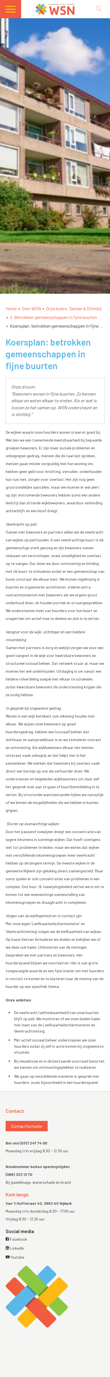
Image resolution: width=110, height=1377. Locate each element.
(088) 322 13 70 (19, 1174)
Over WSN (31, 308)
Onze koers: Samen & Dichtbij (74, 308)
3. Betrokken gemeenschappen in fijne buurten (53, 317)
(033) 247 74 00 (33, 1143)
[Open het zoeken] (98, 8)
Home (11, 308)
